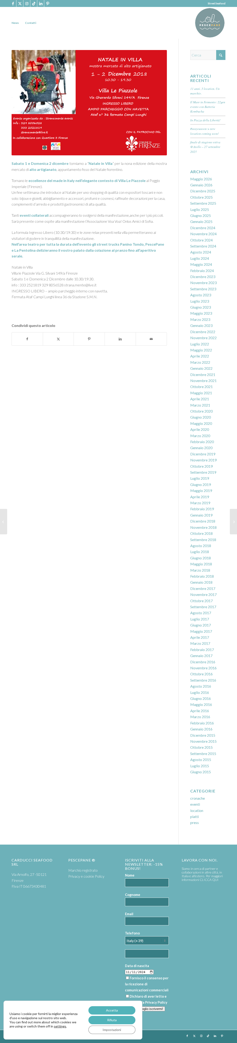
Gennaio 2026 (201, 185)
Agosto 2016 (200, 686)
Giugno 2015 (200, 772)
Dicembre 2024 (202, 228)
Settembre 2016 (203, 680)
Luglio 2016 (199, 692)
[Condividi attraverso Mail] (151, 338)
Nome (129, 875)
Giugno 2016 (200, 698)
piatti (194, 816)
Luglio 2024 (199, 258)
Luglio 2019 (199, 478)
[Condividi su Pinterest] (89, 338)
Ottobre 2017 (201, 600)
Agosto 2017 (200, 613)
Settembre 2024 (203, 246)
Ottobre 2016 (201, 674)
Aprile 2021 (199, 399)
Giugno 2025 (200, 215)
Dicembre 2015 (202, 735)
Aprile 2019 (199, 497)
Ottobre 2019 (201, 466)
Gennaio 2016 (201, 729)
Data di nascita (137, 966)
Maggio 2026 (201, 179)
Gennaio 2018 (201, 582)
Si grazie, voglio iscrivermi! (145, 1009)
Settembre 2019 (203, 472)
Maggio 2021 (201, 393)
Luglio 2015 (199, 766)
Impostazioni (112, 1030)
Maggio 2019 (201, 490)
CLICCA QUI (209, 880)
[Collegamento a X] (19, 3)
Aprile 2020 (199, 429)
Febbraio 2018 (202, 576)
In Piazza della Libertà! (205, 120)
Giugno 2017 (200, 625)
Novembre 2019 (203, 460)
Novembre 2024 (203, 234)
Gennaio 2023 (201, 325)
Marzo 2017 (200, 643)
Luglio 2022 (199, 344)
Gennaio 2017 (201, 655)
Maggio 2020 (201, 423)
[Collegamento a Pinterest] (47, 3)
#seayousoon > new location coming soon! (204, 130)
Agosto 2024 (200, 252)
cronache (197, 798)
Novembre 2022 (203, 337)
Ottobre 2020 (201, 411)
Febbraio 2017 (202, 649)
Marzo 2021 (200, 405)
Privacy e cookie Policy (86, 876)
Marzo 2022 (200, 362)
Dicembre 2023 (202, 276)
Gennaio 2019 (201, 515)
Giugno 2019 (200, 484)
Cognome (132, 895)
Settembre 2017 (203, 607)
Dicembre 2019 (202, 454)
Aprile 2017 (199, 637)
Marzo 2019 (200, 503)
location (196, 810)
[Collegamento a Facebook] (12, 3)
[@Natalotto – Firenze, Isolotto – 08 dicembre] (233, 521)
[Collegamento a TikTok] (33, 3)
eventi (195, 804)
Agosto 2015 (200, 759)
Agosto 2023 (200, 295)
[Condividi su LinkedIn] (120, 338)
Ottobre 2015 (201, 747)
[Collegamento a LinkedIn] (40, 3)
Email (129, 914)
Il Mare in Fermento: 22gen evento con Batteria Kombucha (207, 107)
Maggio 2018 (201, 564)
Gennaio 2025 (201, 221)
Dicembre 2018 (202, 521)
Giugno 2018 (200, 558)
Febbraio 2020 (202, 441)
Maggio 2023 (201, 313)
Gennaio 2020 (201, 447)
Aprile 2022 (199, 356)
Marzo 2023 (200, 319)
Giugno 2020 (200, 417)
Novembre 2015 (203, 741)
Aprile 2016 (199, 710)
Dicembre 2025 (202, 191)
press (194, 822)
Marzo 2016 (200, 716)
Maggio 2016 (201, 704)
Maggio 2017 (201, 631)
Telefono (132, 933)
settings (60, 1026)
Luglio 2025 (199, 209)
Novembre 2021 (203, 380)
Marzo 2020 (200, 435)
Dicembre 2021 (202, 374)
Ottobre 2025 (201, 197)
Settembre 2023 (203, 289)
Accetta (112, 1010)
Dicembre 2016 (202, 662)
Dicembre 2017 (202, 588)
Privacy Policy (156, 1002)
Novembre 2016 (203, 668)
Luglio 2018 (199, 551)
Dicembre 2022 (202, 331)
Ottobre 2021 (201, 386)
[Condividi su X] (58, 338)
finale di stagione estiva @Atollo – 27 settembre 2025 (205, 147)
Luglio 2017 (199, 619)
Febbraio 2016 (202, 723)
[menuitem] (15, 22)
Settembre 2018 (203, 539)
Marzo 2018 (200, 570)
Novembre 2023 (203, 282)
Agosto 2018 (200, 545)
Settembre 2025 (203, 203)
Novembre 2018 (203, 527)
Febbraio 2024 (202, 270)
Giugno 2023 (200, 307)
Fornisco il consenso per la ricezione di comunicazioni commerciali (146, 984)
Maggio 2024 (201, 264)
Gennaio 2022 (201, 368)
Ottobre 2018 (201, 533)
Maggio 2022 (201, 350)
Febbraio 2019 (202, 509)
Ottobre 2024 (201, 240)
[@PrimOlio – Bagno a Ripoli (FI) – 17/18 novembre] (3, 521)
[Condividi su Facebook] (27, 338)
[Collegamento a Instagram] (26, 3)
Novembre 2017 (203, 594)
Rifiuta (112, 1020)
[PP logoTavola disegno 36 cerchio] (209, 22)
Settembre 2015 (203, 753)
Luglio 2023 (199, 301)
